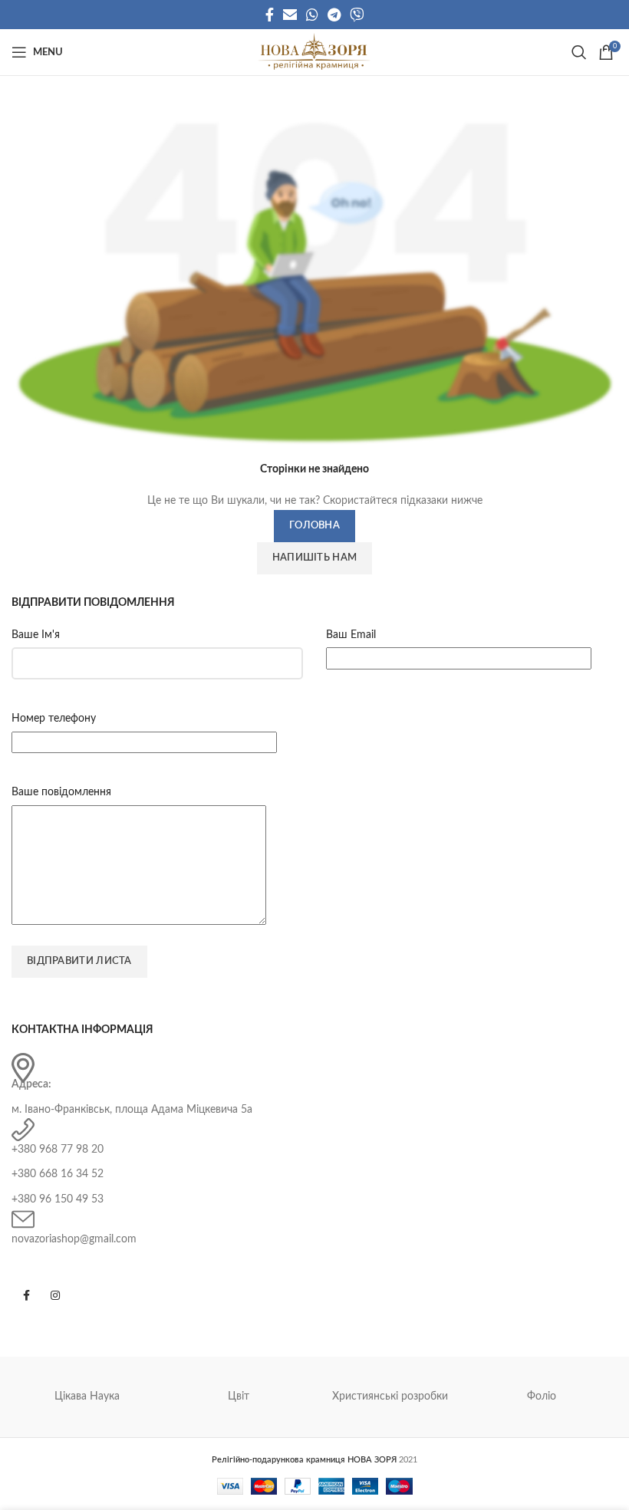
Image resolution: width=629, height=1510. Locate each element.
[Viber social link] (356, 14)
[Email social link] (289, 14)
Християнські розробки (390, 1396)
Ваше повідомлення (61, 792)
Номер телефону (54, 718)
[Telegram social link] (334, 14)
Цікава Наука (87, 1396)
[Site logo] (314, 52)
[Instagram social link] (55, 1295)
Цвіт (238, 1396)
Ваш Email (351, 635)
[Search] (577, 52)
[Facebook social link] (269, 14)
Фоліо (541, 1396)
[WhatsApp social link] (312, 14)
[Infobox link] (314, 1085)
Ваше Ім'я (36, 635)
